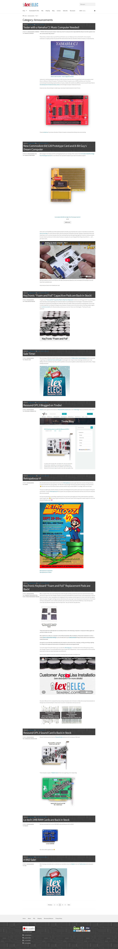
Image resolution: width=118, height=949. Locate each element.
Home (25, 15)
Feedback (37, 31)
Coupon (26, 484)
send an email (72, 637)
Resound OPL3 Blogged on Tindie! (42, 405)
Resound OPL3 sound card (64, 409)
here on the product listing (49, 637)
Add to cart (67, 222)
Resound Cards (59, 737)
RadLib (73, 864)
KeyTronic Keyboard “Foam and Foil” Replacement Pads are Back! (56, 587)
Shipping (48, 10)
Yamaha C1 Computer (29, 33)
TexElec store (82, 864)
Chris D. (41, 409)
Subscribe (65, 10)
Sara (36, 24)
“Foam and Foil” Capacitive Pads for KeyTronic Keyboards (59, 299)
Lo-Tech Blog (27, 943)
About (29, 918)
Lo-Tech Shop (27, 937)
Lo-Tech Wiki (27, 940)
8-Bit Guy (27, 155)
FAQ (42, 10)
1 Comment (41, 24)
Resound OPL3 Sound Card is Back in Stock (47, 732)
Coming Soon (28, 738)
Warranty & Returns (48, 918)
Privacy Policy (59, 918)
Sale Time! (29, 353)
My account (72, 10)
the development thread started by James (49, 84)
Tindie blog (76, 409)
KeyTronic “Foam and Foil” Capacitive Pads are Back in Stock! (57, 295)
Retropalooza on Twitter (45, 572)
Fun (36, 153)
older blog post (68, 647)
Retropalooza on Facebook (46, 570)
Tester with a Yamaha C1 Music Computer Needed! (51, 27)
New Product (32, 155)
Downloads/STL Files (34, 10)
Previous (50, 904)
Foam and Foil (28, 301)
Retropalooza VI (32, 478)
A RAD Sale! (29, 859)
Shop (24, 10)
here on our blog (43, 233)
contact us (45, 132)
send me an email (46, 307)
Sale (30, 359)
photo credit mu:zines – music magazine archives (62, 76)
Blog (53, 10)
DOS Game (27, 411)
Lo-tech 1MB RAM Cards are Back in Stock (46, 820)
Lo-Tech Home (27, 935)
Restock (33, 301)
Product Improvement (30, 596)
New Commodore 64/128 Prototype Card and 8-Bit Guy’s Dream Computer (55, 147)
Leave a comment (44, 143)
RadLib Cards (55, 772)
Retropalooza (66, 482)
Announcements (31, 15)
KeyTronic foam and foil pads (54, 360)
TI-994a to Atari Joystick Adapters (79, 358)
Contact (59, 10)
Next (69, 904)
